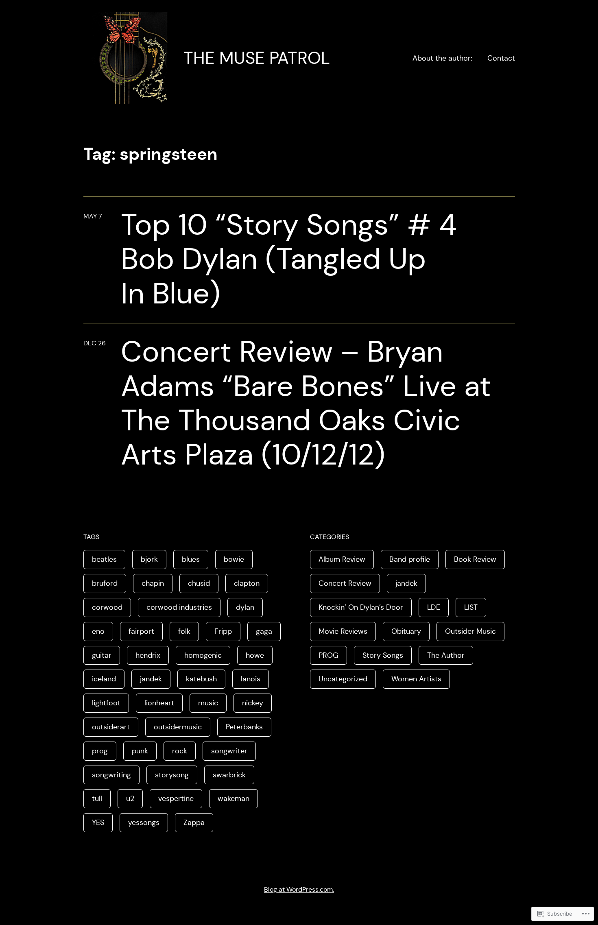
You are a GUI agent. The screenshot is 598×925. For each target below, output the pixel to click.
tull (97, 798)
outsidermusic (178, 726)
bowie (234, 559)
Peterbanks (244, 726)
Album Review (342, 559)
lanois (250, 678)
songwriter (229, 750)
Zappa (194, 822)
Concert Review (345, 583)
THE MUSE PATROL (256, 58)
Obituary (406, 631)
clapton (247, 583)
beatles (104, 559)
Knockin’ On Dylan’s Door (361, 607)
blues (191, 559)
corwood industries (179, 607)
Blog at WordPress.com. (299, 889)
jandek (151, 678)
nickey (252, 702)
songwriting (111, 774)
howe (255, 655)
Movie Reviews (343, 631)
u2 (130, 798)
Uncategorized (343, 678)
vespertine (176, 798)
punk (140, 750)
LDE (433, 607)
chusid (199, 583)
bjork (149, 559)
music (208, 702)
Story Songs (382, 655)
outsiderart (111, 726)
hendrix (147, 655)
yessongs (143, 822)
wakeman (233, 798)
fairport (141, 631)
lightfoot (106, 702)
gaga (264, 631)
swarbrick (229, 774)
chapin (153, 583)
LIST (471, 607)
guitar (101, 655)
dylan (245, 607)
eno (98, 631)
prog (100, 750)
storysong (172, 774)
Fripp (223, 631)
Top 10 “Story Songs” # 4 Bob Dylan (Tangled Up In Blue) (289, 258)
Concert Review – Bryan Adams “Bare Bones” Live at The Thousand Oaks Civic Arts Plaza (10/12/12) (306, 402)
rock (179, 750)
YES (98, 822)
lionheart (159, 702)
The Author (446, 655)
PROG (328, 655)
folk (184, 631)
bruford (105, 583)
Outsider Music (470, 631)
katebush (201, 678)
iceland (104, 678)
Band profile (409, 559)
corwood (107, 607)
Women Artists (416, 678)
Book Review (475, 559)
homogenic (203, 655)
